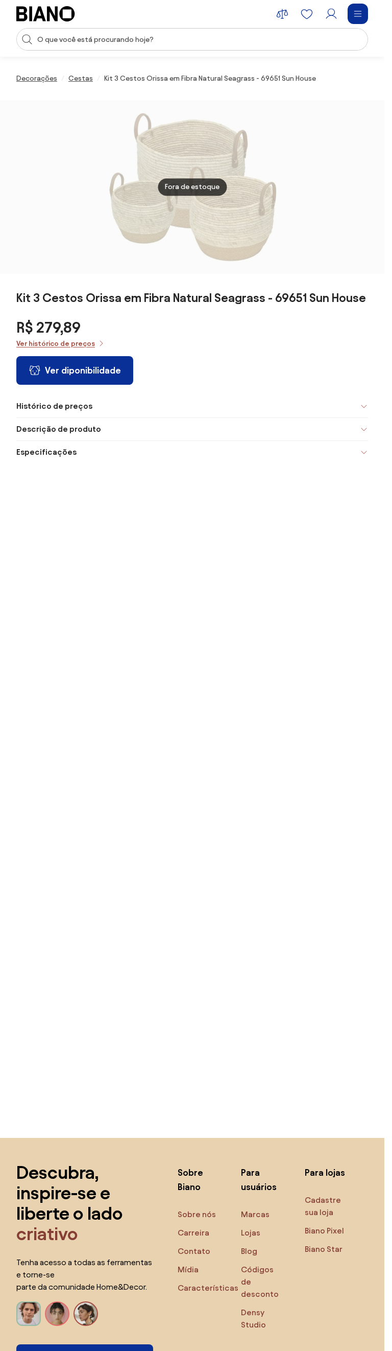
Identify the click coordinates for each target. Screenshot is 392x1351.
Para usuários (259, 1180)
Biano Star (323, 1249)
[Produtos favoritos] (307, 14)
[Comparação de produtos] (282, 14)
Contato (194, 1251)
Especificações (46, 452)
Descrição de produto (58, 429)
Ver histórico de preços (55, 343)
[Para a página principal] (45, 14)
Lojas (250, 1232)
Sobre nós (197, 1214)
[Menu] (358, 14)
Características (208, 1288)
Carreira (193, 1232)
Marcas (255, 1214)
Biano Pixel (324, 1230)
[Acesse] (331, 14)
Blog (249, 1251)
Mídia (188, 1269)
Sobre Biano (190, 1180)
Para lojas (325, 1172)
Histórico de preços (54, 406)
